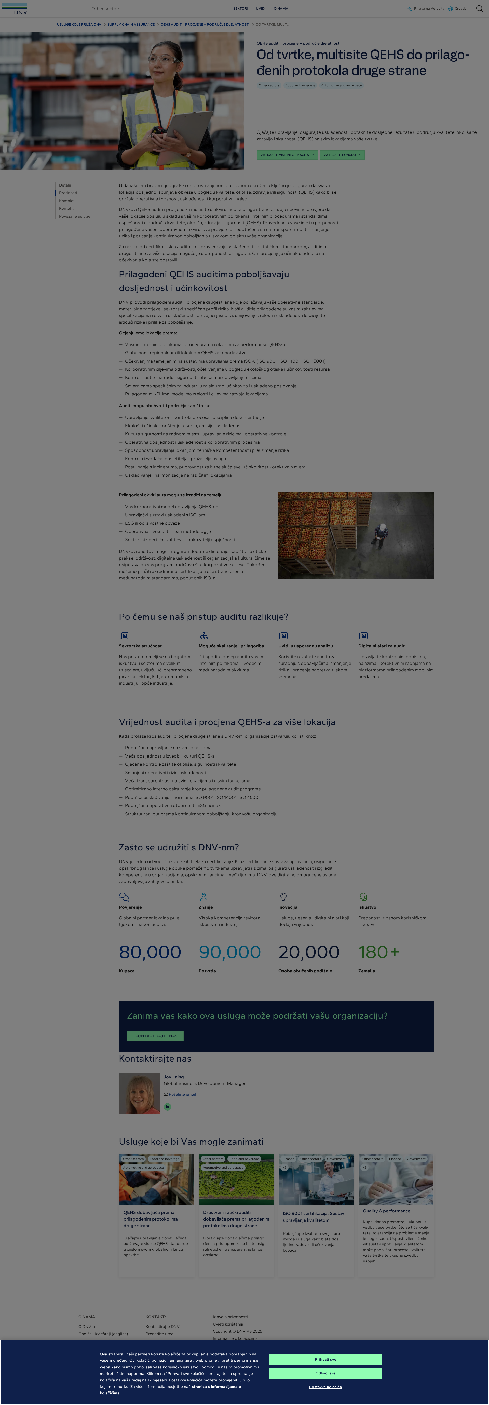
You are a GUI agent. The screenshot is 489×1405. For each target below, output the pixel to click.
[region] (244, 1372)
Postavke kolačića (325, 1386)
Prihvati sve (325, 1359)
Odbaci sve (326, 1373)
